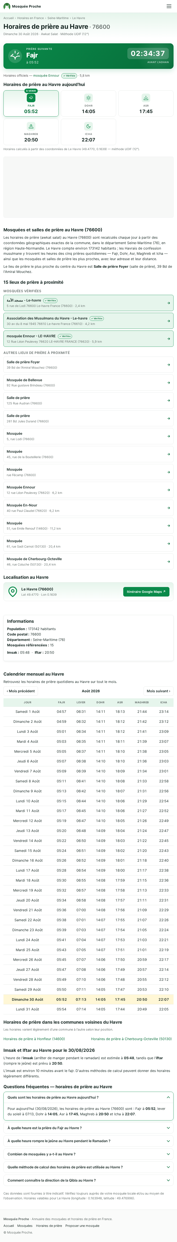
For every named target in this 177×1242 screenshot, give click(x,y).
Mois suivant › (158, 691)
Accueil (8, 18)
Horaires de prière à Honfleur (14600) (34, 1039)
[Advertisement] (88, 187)
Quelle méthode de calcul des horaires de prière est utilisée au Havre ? (65, 1167)
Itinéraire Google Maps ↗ (146, 592)
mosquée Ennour (46, 76)
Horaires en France (30, 18)
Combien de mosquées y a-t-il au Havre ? (42, 1154)
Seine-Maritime (58, 18)
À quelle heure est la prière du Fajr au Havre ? (45, 1128)
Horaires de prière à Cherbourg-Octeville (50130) (131, 1039)
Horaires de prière (49, 1225)
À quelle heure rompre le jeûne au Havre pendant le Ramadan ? (59, 1141)
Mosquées (25, 1225)
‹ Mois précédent (21, 691)
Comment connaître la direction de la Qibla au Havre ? (52, 1180)
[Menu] (169, 6)
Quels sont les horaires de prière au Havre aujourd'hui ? (53, 1097)
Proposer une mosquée (82, 1225)
